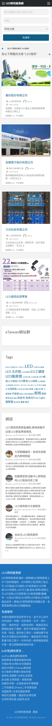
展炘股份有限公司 (16, 95)
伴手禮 (30, 683)
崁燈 (31, 389)
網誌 (35, 711)
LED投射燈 (34, 377)
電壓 (23, 402)
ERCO (21, 367)
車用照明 (17, 402)
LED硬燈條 (41, 381)
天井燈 (19, 389)
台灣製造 (12, 388)
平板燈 (15, 393)
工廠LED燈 (38, 389)
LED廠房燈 (13, 376)
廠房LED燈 (23, 394)
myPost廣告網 (9, 656)
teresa (29, 101)
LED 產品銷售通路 (16, 303)
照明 (37, 393)
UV (36, 385)
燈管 (11, 398)
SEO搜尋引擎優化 (11, 671)
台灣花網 (31, 695)
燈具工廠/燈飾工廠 (16, 168)
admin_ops (33, 303)
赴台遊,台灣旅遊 (10, 679)
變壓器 (9, 401)
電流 (27, 402)
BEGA (7, 367)
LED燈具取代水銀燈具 (27, 506)
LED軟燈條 (9, 385)
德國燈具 (30, 394)
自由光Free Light (35, 397)
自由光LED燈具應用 (26, 534)
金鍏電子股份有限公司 (19, 162)
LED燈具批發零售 (16, 296)
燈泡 (7, 398)
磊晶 (15, 398)
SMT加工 (31, 385)
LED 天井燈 (13, 371)
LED (29, 366)
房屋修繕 (6, 659)
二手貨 (25, 687)
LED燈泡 (23, 381)
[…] (18, 111)
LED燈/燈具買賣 (15, 101)
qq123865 (21, 538)
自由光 (21, 397)
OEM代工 (17, 385)
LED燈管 (32, 381)
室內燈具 (25, 389)
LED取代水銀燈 (38, 367)
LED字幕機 (25, 372)
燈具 (44, 393)
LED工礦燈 (36, 371)
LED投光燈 (26, 377)
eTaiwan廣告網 (22, 667)
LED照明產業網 (15, 3)
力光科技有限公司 (16, 229)
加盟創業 (23, 691)
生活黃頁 (27, 675)
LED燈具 (12, 381)
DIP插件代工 (14, 367)
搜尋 (27, 37)
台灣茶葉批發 (9, 699)
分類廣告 (26, 663)
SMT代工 (24, 385)
